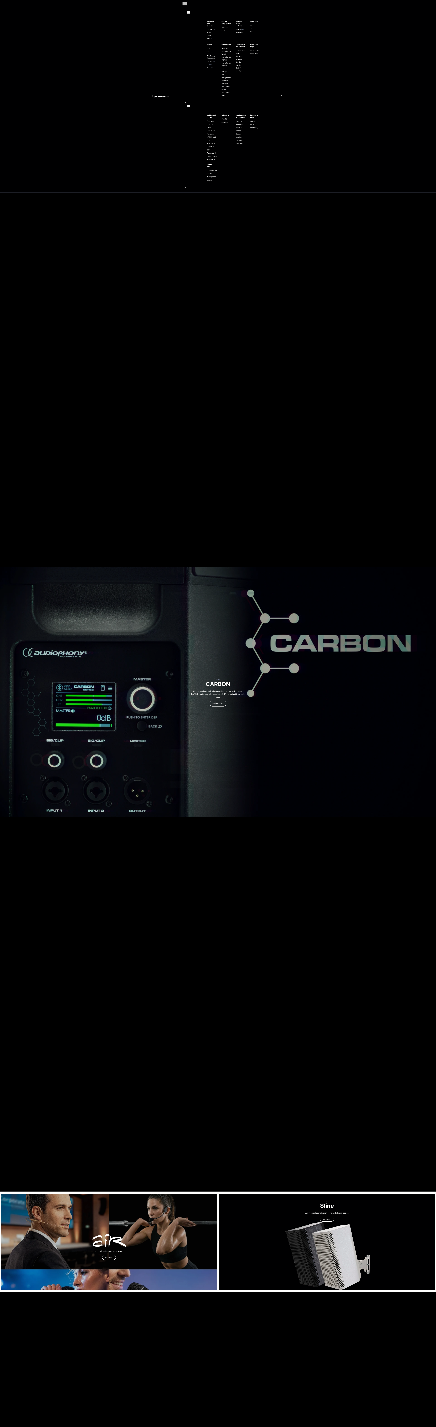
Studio (209, 62)
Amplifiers (254, 21)
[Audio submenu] (188, 12)
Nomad (238, 29)
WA (251, 31)
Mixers (209, 44)
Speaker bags (255, 50)
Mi (208, 51)
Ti (250, 28)
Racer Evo (239, 32)
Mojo (223, 27)
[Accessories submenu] (188, 106)
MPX (208, 48)
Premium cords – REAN (210, 124)
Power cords (211, 153)
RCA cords (211, 143)
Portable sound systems (239, 24)
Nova (209, 35)
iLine (223, 30)
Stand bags (254, 53)
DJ (208, 65)
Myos (209, 32)
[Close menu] (184, 3)
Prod (208, 68)
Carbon (209, 29)
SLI (251, 25)
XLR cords (211, 159)
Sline (209, 38)
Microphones (226, 44)
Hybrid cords (212, 156)
